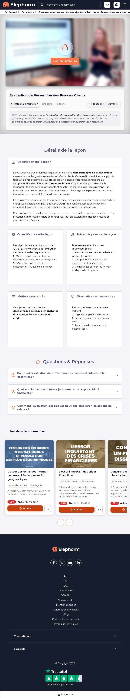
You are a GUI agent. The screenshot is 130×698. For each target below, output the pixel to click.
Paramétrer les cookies (66, 609)
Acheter (27, 508)
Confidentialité (66, 590)
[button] (61, 522)
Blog (66, 614)
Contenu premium (65, 61)
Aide (66, 576)
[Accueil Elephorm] (65, 549)
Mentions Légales (66, 604)
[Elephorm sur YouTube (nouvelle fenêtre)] (70, 563)
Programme (67, 694)
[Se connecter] (117, 5)
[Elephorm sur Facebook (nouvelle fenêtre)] (53, 563)
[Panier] (107, 5)
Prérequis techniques (66, 624)
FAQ (66, 581)
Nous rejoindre (66, 600)
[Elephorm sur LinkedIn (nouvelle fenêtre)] (78, 563)
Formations (28, 12)
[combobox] (69, 5)
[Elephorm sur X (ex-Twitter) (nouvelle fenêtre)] (62, 563)
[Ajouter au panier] (47, 508)
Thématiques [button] (22, 636)
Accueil (12, 12)
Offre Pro (66, 595)
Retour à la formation (25, 103)
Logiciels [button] (19, 649)
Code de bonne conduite (66, 619)
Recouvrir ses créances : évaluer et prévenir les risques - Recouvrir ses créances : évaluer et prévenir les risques (83, 12)
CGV (66, 585)
